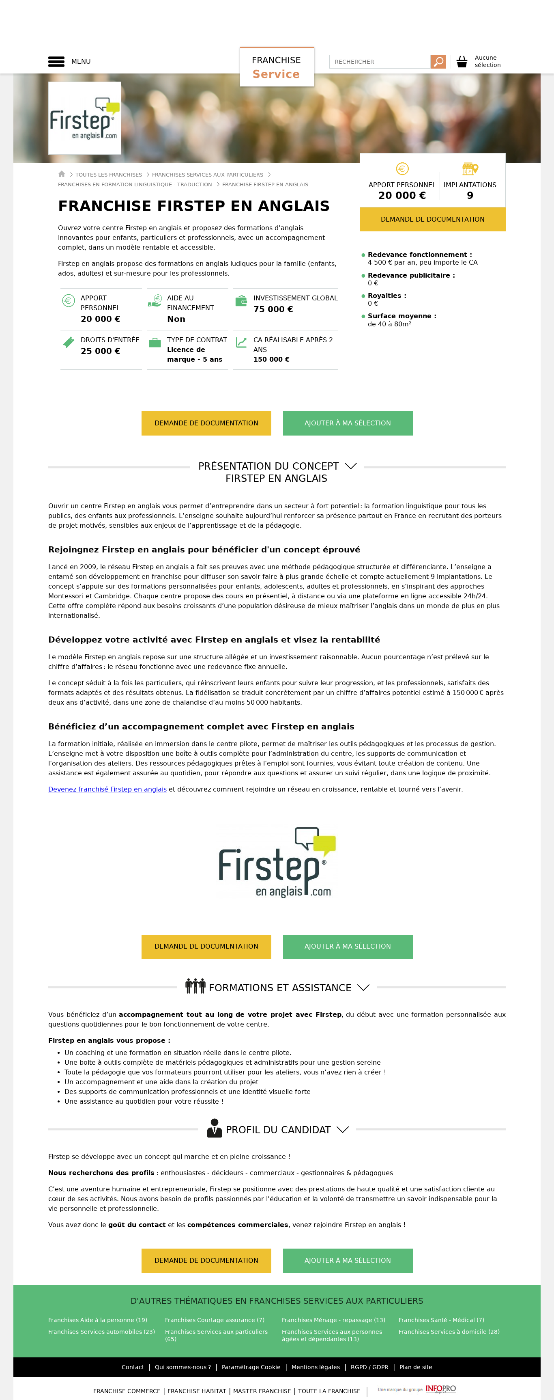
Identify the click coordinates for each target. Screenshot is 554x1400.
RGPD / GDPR (370, 1367)
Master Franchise (262, 1391)
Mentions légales (316, 1367)
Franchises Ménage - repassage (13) (333, 1320)
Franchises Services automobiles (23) (101, 1332)
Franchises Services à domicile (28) (449, 1332)
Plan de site (415, 1367)
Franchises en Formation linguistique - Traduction (135, 184)
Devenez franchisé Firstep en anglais (107, 789)
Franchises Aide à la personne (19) (97, 1320)
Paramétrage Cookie (251, 1367)
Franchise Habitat (196, 1391)
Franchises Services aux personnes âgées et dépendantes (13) (332, 1335)
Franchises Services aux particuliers (207, 175)
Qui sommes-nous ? (183, 1367)
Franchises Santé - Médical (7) (441, 1320)
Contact (133, 1367)
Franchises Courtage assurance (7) (214, 1320)
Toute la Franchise (329, 1391)
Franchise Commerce (127, 1391)
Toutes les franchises (108, 175)
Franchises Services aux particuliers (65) (216, 1335)
